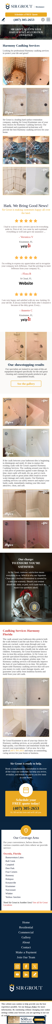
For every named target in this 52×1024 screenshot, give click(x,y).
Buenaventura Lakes (15, 857)
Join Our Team (26, 957)
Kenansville (11, 882)
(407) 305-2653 (24, 19)
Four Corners (11, 872)
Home (26, 922)
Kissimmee (10, 886)
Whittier (9, 893)
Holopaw (10, 879)
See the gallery (26, 383)
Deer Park (10, 868)
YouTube (17, 974)
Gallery (26, 937)
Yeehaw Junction (13, 897)
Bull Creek (10, 861)
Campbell (10, 864)
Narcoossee (11, 890)
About (26, 942)
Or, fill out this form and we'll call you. (26, 812)
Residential (26, 927)
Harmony (10, 875)
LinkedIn (26, 974)
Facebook (26, 966)
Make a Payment (26, 952)
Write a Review (3, 19)
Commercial (26, 932)
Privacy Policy (31, 1007)
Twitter (35, 966)
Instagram (17, 966)
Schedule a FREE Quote (26, 14)
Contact (26, 947)
